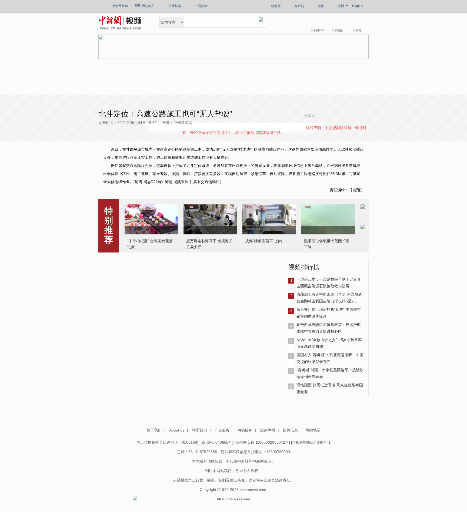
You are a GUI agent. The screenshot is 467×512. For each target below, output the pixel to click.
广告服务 (222, 430)
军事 (183, 73)
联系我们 (199, 430)
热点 (121, 73)
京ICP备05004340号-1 (311, 442)
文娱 (198, 73)
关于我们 (154, 430)
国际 (167, 73)
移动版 (276, 6)
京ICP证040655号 (217, 442)
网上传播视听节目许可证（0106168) (167, 442)
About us (176, 430)
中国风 (108, 88)
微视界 (286, 73)
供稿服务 (244, 430)
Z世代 (325, 73)
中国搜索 (201, 6)
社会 (152, 73)
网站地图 (148, 6)
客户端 (299, 6)
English (357, 6)
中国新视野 (132, 88)
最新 (106, 73)
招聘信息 (290, 430)
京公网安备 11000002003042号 (262, 442)
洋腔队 (305, 73)
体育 (213, 73)
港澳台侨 (264, 73)
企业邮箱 (174, 6)
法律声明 (267, 430)
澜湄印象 (346, 73)
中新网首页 (120, 6)
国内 (136, 73)
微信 (321, 6)
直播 (244, 73)
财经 (229, 73)
